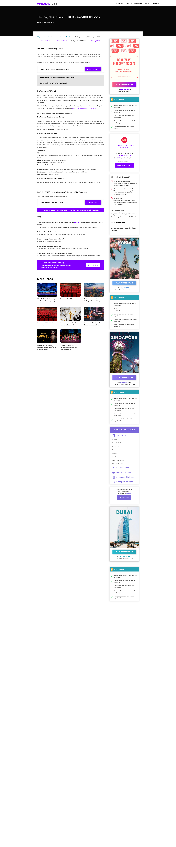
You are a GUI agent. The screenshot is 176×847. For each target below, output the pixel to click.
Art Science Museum (117, 464)
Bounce (114, 450)
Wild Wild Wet (115, 446)
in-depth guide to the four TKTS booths (84, 108)
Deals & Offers (138, 3)
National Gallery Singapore (118, 460)
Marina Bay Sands (116, 443)
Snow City (114, 453)
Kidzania (114, 439)
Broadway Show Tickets (66, 37)
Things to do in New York (44, 37)
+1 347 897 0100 (119, 222)
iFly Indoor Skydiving (117, 457)
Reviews (147, 3)
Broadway (55, 37)
